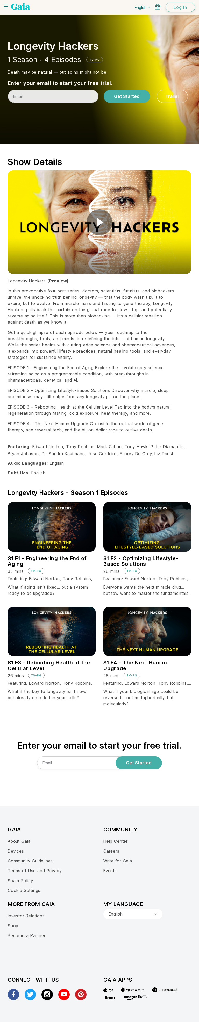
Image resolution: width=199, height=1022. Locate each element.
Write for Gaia (117, 860)
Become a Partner (26, 935)
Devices (16, 851)
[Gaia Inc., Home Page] (20, 6)
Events (110, 870)
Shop (13, 925)
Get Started (127, 96)
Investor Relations (26, 915)
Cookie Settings (24, 890)
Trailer (172, 96)
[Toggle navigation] (6, 6)
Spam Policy (20, 880)
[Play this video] (99, 222)
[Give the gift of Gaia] (157, 7)
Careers (111, 851)
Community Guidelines (30, 860)
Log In (180, 7)
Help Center (115, 841)
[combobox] (132, 914)
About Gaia (19, 841)
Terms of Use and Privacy (34, 870)
